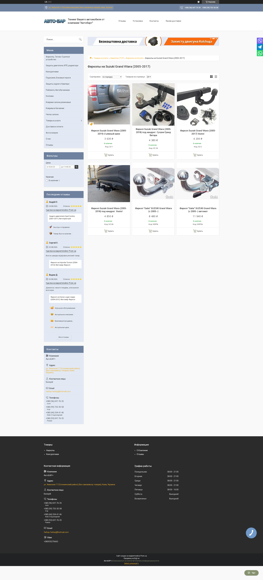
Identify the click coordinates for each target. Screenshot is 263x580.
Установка (138, 21)
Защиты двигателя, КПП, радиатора (62, 65)
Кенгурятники (52, 72)
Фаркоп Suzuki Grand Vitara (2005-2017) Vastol (198, 132)
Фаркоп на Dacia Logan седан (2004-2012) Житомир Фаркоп (63, 298)
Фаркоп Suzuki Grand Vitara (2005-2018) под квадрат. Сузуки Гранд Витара (153, 132)
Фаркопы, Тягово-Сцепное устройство (58, 58)
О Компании (142, 450)
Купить (111, 155)
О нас (48, 139)
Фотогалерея (52, 133)
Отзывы (122, 21)
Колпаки (50, 96)
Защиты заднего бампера (57, 84)
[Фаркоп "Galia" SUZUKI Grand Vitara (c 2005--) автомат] (198, 184)
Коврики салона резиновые (58, 102)
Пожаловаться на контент (123, 561)
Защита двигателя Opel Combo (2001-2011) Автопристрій (62, 217)
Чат (253, 573)
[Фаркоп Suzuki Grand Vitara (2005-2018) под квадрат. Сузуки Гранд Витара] (153, 104)
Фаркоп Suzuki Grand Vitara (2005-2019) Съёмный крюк (109, 132)
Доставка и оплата (54, 127)
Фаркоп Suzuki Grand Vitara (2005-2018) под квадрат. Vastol (109, 210)
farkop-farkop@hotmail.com (58, 391)
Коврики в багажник (55, 108)
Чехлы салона (52, 114)
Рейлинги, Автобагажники (58, 90)
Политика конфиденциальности (146, 561)
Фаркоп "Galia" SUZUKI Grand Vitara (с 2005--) (153, 210)
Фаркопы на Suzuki (134, 58)
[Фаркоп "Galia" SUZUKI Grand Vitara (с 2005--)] (153, 184)
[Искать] (80, 39)
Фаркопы (50, 450)
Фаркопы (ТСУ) (117, 58)
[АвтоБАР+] (55, 21)
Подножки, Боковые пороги (58, 78)
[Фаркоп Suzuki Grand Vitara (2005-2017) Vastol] (198, 104)
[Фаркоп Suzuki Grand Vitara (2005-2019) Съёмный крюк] (109, 104)
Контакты (154, 21)
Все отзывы (64, 337)
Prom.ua (144, 556)
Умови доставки (173, 21)
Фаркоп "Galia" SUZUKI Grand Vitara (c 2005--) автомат (198, 210)
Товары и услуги (101, 58)
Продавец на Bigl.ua (131, 558)
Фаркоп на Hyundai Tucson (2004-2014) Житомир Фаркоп (64, 263)
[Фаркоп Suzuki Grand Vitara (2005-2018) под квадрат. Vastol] (109, 184)
